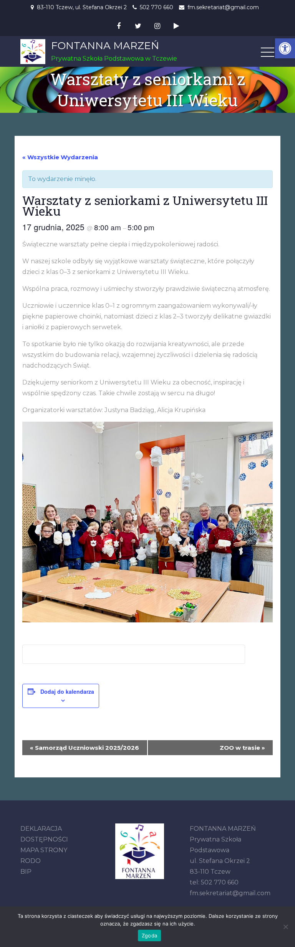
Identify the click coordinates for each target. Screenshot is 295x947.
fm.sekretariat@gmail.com (223, 7)
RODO (30, 861)
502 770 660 (156, 7)
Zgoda (149, 935)
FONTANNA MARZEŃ (105, 46)
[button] (285, 48)
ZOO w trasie (242, 747)
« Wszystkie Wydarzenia (60, 157)
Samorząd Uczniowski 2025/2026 (84, 747)
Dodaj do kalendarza (67, 691)
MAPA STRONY (43, 850)
